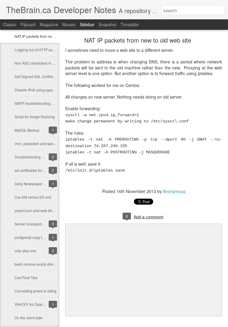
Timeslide (130, 24)
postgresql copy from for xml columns (44, 237)
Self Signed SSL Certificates (37, 76)
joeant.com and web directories (40, 210)
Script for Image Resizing (35, 116)
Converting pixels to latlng (35, 290)
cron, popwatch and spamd (36, 143)
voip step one (25, 250)
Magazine (49, 24)
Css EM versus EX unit (33, 197)
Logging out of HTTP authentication (43, 49)
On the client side (28, 317)
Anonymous (174, 191)
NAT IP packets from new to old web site (47, 36)
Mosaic (69, 24)
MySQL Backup (27, 130)
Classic (9, 24)
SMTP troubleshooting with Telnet (42, 103)
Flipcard (28, 24)
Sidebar (87, 24)
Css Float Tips (26, 277)
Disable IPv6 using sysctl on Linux (42, 89)
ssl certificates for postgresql (37, 170)
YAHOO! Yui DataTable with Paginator (45, 304)
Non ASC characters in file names (42, 63)
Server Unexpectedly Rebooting (40, 223)
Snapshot (107, 24)
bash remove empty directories (39, 264)
